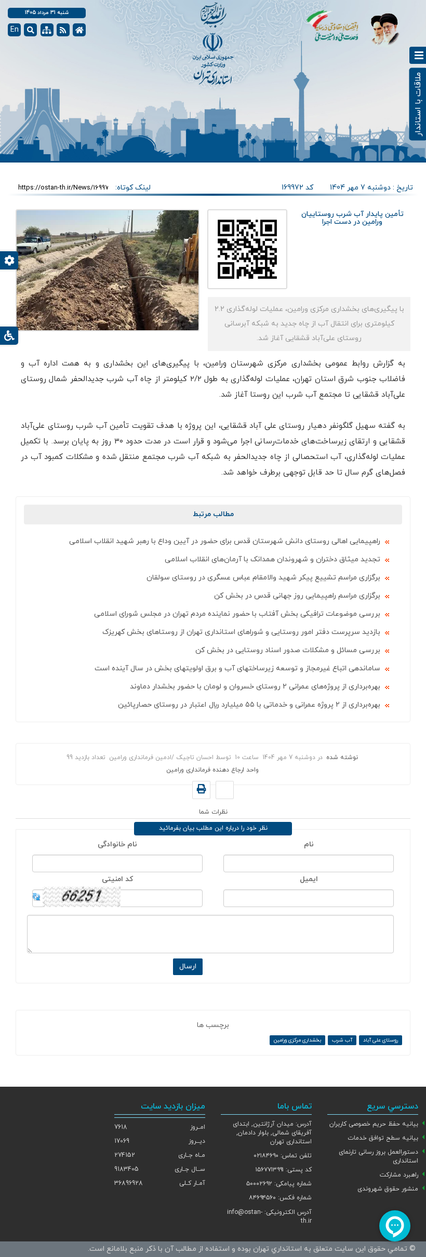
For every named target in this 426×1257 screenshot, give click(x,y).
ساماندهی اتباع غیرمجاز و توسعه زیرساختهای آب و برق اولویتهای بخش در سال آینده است (237, 668)
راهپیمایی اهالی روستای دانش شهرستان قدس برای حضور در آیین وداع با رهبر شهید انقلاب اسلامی (224, 541)
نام (309, 844)
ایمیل (309, 879)
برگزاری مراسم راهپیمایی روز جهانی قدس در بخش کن (297, 596)
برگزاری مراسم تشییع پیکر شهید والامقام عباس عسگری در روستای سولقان (263, 578)
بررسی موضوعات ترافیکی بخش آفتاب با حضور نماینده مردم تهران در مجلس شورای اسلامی (237, 614)
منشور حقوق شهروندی (387, 1189)
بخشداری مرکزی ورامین (297, 1040)
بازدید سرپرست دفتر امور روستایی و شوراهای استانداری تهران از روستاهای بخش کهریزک (241, 632)
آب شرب (342, 1040)
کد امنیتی (117, 879)
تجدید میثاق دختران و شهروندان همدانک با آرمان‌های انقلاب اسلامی (272, 559)
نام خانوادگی (117, 844)
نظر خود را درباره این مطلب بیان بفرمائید (213, 828)
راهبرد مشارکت (399, 1175)
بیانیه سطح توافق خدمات (383, 1138)
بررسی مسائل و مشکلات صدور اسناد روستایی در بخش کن (287, 650)
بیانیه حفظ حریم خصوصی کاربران (373, 1124)
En (14, 30)
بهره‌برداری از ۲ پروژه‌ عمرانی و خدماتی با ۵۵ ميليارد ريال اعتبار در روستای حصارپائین (249, 705)
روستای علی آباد (381, 1040)
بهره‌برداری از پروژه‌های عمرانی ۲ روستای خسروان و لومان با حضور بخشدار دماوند (255, 687)
